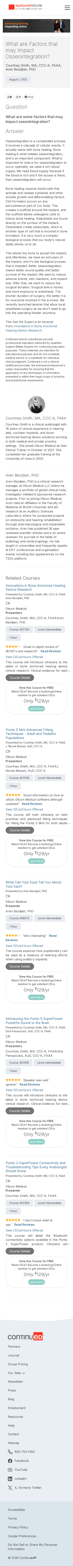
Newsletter (15, 1381)
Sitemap (13, 1443)
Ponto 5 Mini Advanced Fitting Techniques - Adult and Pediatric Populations (31, 734)
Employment (17, 1408)
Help (11, 1425)
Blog (11, 1399)
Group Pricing (18, 1364)
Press (12, 1390)
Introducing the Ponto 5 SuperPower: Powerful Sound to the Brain (34, 1021)
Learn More (36, 708)
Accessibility (16, 1510)
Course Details (20, 678)
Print (30, 97)
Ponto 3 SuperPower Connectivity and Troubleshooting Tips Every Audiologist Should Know (36, 1167)
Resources (15, 1417)
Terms (12, 1518)
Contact (13, 1434)
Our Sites (15, 1373)
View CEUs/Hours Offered (24, 657)
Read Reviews (51, 651)
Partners (14, 1346)
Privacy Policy (18, 1527)
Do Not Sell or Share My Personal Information (32, 1547)
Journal (13, 1355)
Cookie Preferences (22, 1536)
